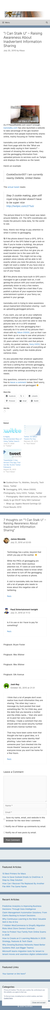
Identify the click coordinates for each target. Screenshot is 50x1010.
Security (34, 482)
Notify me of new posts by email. (21, 832)
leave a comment (18, 382)
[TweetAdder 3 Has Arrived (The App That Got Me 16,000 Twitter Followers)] (12, 454)
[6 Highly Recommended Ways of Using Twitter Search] (12, 430)
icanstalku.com (10, 128)
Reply (9, 596)
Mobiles (25, 482)
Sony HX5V (34, 344)
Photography (9, 493)
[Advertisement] (27, 5)
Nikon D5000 (23, 332)
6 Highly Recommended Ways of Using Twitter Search (12, 439)
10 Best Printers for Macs (14, 873)
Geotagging (11, 489)
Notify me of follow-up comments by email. (26, 826)
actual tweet (13, 187)
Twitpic (31, 493)
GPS (20, 489)
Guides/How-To (13, 482)
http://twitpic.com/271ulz (20, 206)
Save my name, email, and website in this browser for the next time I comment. (25, 819)
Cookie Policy (8, 998)
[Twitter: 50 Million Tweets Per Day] (33, 430)
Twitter (13, 486)
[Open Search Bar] (47, 22)
